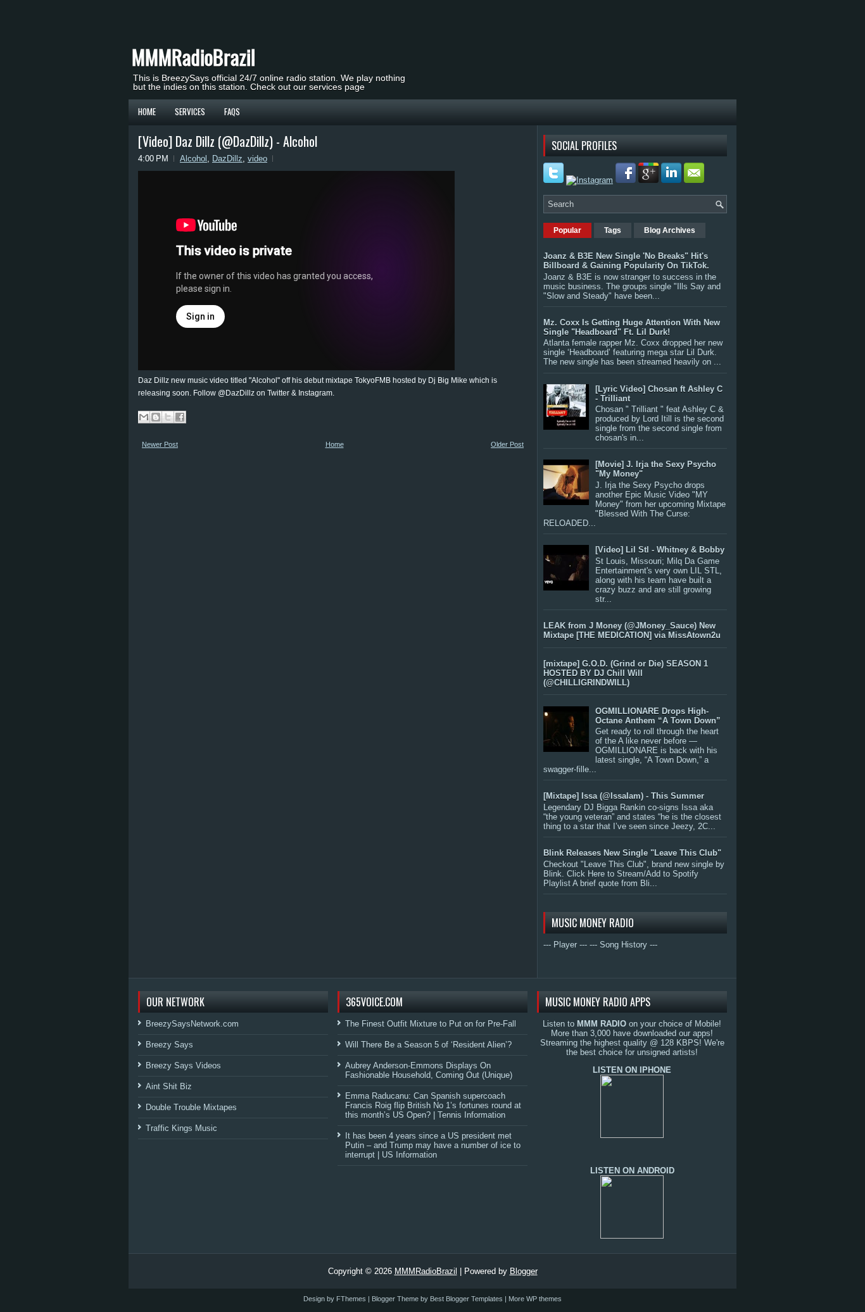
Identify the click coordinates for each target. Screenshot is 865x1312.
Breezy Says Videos (183, 1065)
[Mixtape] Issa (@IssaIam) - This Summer (623, 796)
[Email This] (143, 417)
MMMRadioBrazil (193, 57)
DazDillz (227, 158)
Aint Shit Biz (169, 1086)
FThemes (351, 1299)
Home (147, 111)
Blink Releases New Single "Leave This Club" (632, 853)
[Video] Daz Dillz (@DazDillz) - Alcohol (227, 141)
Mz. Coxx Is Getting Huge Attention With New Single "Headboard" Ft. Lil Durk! (631, 327)
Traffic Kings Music (181, 1128)
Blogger (524, 1271)
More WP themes (535, 1299)
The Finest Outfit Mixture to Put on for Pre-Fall (430, 1023)
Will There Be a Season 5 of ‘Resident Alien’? (428, 1044)
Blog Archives (669, 230)
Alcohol (193, 158)
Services (190, 111)
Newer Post (160, 444)
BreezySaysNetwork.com (192, 1023)
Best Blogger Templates (466, 1299)
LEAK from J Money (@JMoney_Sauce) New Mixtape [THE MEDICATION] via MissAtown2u (632, 630)
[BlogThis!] (155, 417)
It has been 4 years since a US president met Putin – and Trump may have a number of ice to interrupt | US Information (433, 1145)
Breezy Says (169, 1044)
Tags (612, 230)
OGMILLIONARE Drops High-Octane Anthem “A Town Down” (658, 715)
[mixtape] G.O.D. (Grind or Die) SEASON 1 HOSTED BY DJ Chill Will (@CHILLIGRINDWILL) (625, 673)
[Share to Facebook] (180, 417)
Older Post (507, 444)
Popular (567, 230)
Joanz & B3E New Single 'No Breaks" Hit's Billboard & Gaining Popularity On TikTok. (626, 260)
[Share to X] (167, 417)
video (257, 158)
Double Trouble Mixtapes (191, 1107)
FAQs (232, 111)
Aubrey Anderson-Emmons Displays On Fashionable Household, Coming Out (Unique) (428, 1070)
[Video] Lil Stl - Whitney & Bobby (659, 549)
